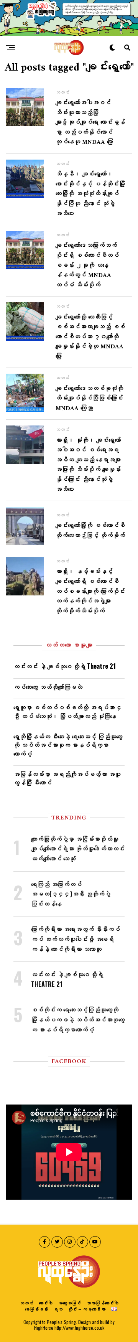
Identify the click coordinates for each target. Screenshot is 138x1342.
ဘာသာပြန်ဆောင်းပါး (102, 1302)
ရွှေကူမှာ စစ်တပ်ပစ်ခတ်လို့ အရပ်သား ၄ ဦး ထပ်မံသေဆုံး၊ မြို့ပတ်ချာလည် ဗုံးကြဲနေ (67, 711)
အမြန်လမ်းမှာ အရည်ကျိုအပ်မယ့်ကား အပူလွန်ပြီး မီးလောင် (67, 778)
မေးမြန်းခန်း (36, 1309)
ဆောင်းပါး (46, 1302)
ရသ (57, 1309)
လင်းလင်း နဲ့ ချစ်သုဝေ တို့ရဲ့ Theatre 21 (64, 666)
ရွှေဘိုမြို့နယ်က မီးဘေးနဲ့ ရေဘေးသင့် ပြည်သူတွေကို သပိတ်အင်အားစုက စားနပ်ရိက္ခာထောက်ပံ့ (67, 745)
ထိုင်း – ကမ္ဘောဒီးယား (86, 1309)
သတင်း (26, 1302)
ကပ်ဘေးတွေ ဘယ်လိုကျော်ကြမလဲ (47, 686)
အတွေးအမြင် (69, 1302)
